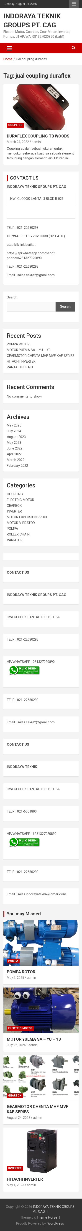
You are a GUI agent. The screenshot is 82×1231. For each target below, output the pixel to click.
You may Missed (24, 913)
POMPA (12, 529)
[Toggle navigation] (9, 48)
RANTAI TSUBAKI (20, 367)
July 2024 (14, 431)
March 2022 (15, 460)
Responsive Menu (74, 4)
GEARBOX (14, 506)
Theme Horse (47, 1217)
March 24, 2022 (18, 142)
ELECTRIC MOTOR (20, 500)
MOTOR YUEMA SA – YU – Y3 (29, 350)
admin (36, 142)
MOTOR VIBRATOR (21, 523)
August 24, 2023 (18, 1117)
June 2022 (14, 448)
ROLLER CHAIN (18, 534)
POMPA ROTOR (18, 344)
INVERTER (14, 511)
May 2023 (14, 443)
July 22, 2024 (16, 1045)
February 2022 (17, 466)
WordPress (55, 1223)
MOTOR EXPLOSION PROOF (27, 517)
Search (12, 297)
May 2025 (14, 425)
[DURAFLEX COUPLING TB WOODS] (41, 107)
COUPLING (15, 125)
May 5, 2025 (15, 977)
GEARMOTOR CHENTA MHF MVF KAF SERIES (40, 356)
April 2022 (14, 454)
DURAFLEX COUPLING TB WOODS (38, 136)
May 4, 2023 (15, 1185)
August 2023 (16, 437)
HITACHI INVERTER (21, 361)
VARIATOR (15, 540)
